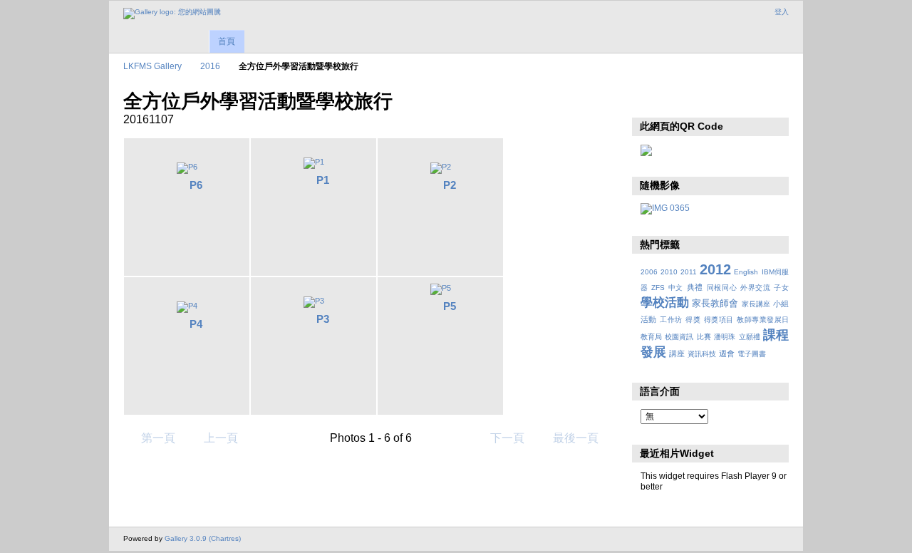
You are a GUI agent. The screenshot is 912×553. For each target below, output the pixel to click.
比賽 (704, 337)
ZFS (658, 287)
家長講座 (756, 304)
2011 (688, 272)
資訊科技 (702, 354)
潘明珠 (724, 337)
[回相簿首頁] (172, 13)
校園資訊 (679, 337)
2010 (669, 272)
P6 (196, 185)
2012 (715, 269)
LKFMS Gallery (152, 66)
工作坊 (671, 320)
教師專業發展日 (763, 320)
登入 (781, 12)
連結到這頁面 (678, 100)
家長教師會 (715, 304)
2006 (649, 272)
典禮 (695, 287)
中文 (675, 287)
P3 (322, 319)
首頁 (226, 41)
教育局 (651, 337)
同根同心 (722, 287)
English (746, 272)
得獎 (692, 320)
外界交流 (755, 287)
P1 (322, 180)
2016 (210, 66)
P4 (196, 324)
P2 (449, 185)
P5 (449, 306)
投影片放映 (648, 100)
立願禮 (749, 337)
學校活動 (665, 302)
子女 (781, 287)
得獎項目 (719, 320)
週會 (727, 353)
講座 (677, 353)
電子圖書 (751, 354)
